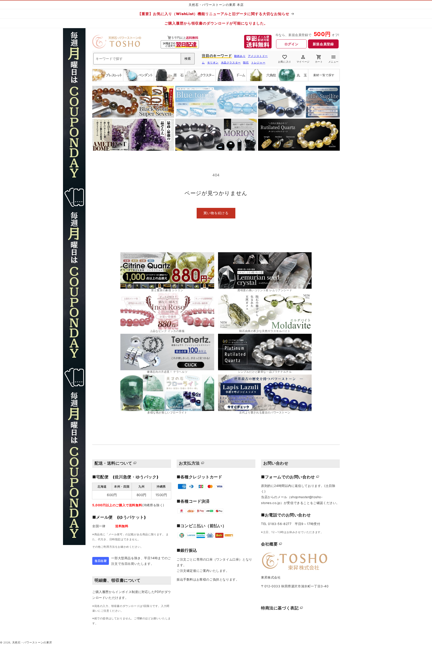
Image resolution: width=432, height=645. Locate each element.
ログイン (291, 44)
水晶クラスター (231, 62)
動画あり (239, 56)
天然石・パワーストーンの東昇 (32, 642)
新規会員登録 (323, 44)
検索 (187, 58)
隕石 (246, 62)
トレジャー (258, 62)
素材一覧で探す (324, 75)
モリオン (212, 62)
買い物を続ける (216, 213)
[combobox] (144, 58)
